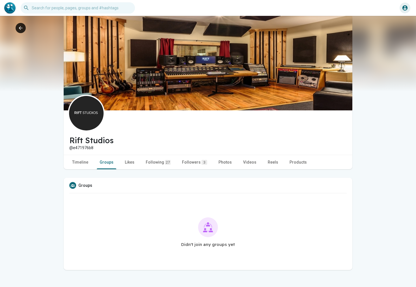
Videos (249, 162)
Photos (225, 162)
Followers (193, 162)
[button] (405, 8)
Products (298, 162)
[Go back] (21, 28)
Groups (106, 162)
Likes (129, 162)
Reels (273, 162)
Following (158, 162)
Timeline (80, 162)
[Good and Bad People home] (10, 8)
